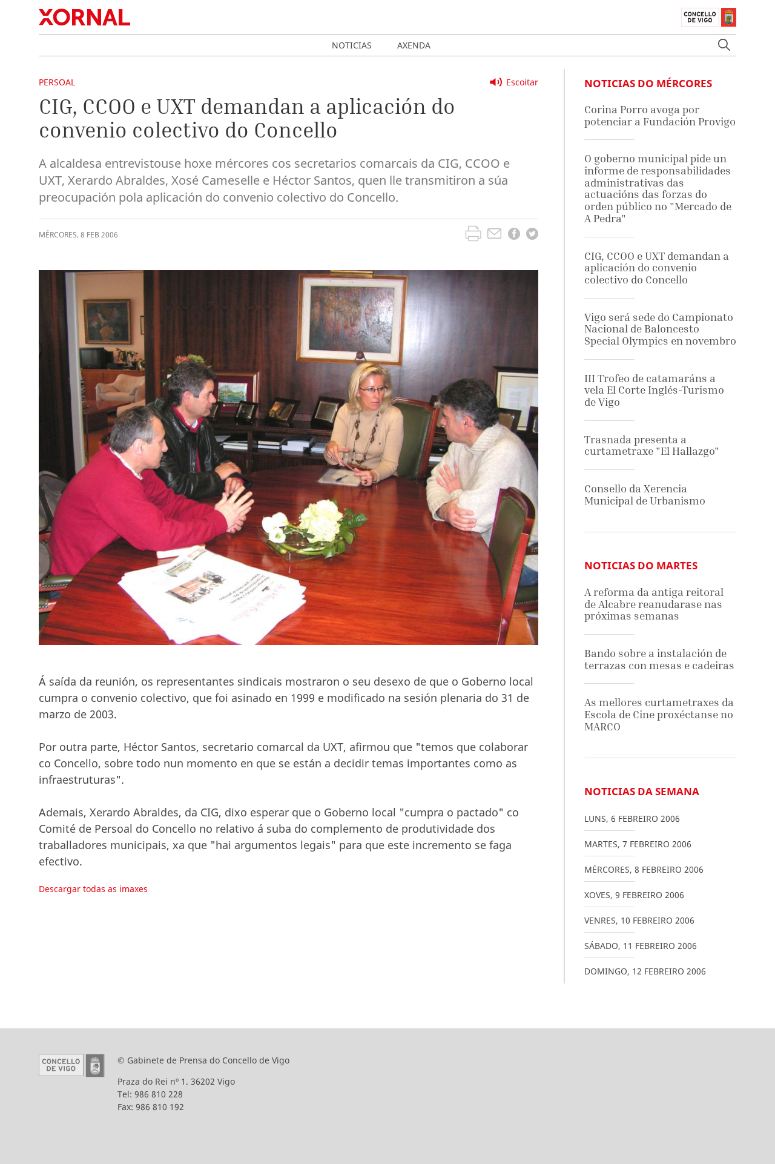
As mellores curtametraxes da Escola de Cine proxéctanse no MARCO (659, 714)
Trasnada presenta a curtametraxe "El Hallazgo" (651, 445)
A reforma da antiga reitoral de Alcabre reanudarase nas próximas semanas (654, 604)
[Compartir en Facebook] (514, 235)
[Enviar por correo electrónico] (494, 235)
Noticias (352, 45)
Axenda (413, 45)
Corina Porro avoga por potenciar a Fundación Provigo (660, 115)
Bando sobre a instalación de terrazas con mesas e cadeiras (659, 659)
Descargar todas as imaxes (93, 888)
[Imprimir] (473, 235)
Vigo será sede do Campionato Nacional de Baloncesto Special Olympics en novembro (660, 329)
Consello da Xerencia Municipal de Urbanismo (644, 494)
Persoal (57, 82)
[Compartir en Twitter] (532, 235)
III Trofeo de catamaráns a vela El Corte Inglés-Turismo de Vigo (654, 390)
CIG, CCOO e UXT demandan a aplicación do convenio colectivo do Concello (656, 268)
